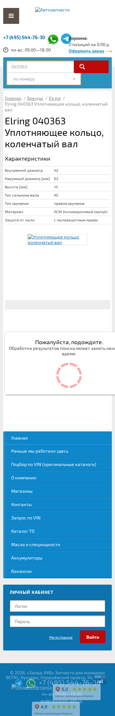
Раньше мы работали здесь (39, 451)
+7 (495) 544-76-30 (24, 37)
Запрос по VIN (26, 517)
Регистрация (61, 637)
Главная (19, 438)
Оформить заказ (86, 50)
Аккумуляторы (26, 557)
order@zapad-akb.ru (61, 700)
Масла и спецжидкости (35, 544)
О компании (23, 477)
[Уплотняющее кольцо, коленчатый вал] (57, 239)
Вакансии (21, 571)
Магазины (22, 491)
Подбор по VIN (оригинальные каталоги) (53, 464)
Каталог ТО (22, 531)
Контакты (21, 504)
